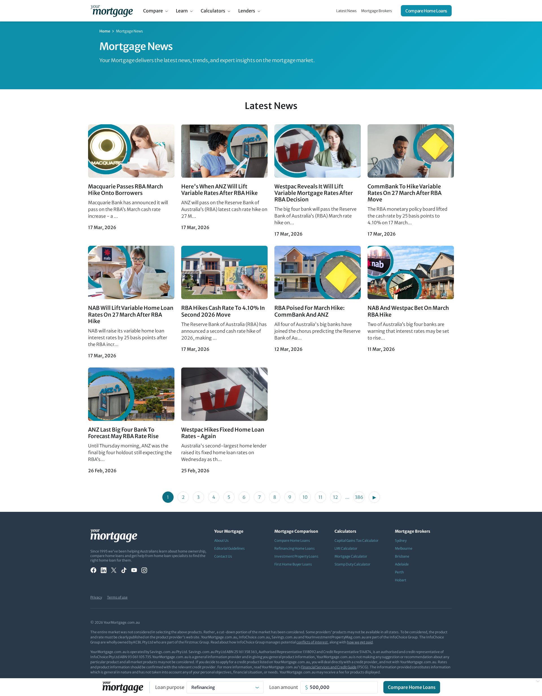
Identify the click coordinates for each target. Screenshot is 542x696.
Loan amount (283, 687)
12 (335, 497)
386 (359, 497)
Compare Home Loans (426, 11)
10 (305, 497)
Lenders (246, 11)
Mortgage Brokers (376, 10)
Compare (153, 11)
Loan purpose (169, 687)
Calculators (213, 11)
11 (320, 497)
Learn (182, 11)
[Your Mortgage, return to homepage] (111, 11)
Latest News (346, 10)
